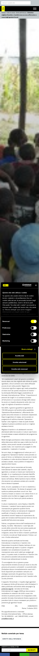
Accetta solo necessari (19, 369)
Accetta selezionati (19, 362)
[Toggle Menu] (34, 9)
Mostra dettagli (27, 349)
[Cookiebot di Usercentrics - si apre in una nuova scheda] (23, 285)
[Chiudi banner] (36, 285)
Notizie (4, 13)
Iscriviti (32, 650)
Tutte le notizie (11, 13)
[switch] (34, 328)
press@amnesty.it (8, 618)
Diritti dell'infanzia (21, 13)
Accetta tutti (19, 356)
